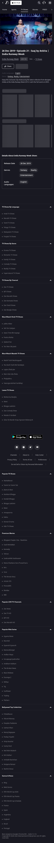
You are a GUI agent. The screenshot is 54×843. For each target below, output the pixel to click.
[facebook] (16, 448)
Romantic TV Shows (10, 256)
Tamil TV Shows (9, 224)
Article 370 (7, 582)
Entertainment (24, 75)
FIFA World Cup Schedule (12, 802)
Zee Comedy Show (10, 412)
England (6, 820)
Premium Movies (8, 534)
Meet (5, 403)
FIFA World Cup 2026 (11, 793)
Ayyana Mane (8, 637)
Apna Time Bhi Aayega (12, 334)
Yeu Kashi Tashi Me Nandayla (14, 366)
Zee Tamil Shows (9, 306)
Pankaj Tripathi (9, 738)
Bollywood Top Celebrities (11, 708)
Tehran (6, 555)
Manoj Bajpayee (9, 733)
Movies (35, 9)
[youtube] (36, 448)
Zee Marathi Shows (10, 297)
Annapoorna (8, 514)
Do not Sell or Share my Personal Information (26, 465)
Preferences (41, 461)
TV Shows (24, 9)
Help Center (38, 456)
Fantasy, (10, 75)
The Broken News (10, 669)
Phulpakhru (8, 380)
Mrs (5, 569)
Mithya (6, 683)
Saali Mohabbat (9, 546)
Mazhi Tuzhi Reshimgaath (13, 361)
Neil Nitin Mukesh (10, 752)
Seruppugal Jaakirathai (12, 660)
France (6, 807)
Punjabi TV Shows (10, 238)
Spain (6, 811)
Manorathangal (9, 651)
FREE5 (44, 9)
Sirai (5, 573)
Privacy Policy (11, 461)
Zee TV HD (7, 614)
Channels (12, 456)
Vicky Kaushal (8, 743)
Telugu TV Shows (9, 228)
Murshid (7, 642)
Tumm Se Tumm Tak (11, 486)
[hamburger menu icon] (50, 3)
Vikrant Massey (9, 720)
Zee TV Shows (8, 288)
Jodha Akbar (8, 325)
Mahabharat (8, 482)
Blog (5, 784)
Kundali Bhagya (9, 500)
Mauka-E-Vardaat (10, 416)
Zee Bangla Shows (10, 311)
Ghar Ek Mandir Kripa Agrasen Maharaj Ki (18, 421)
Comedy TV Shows (10, 265)
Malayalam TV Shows (11, 233)
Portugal (7, 829)
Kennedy (7, 550)
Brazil (6, 825)
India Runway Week (10, 58)
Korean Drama (9, 523)
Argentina (7, 816)
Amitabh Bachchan (10, 761)
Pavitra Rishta (8, 338)
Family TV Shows (9, 261)
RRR (5, 596)
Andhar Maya (8, 656)
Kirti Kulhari (8, 756)
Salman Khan (8, 729)
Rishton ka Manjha (10, 398)
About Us (25, 456)
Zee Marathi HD (9, 624)
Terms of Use (26, 461)
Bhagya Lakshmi (9, 407)
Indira (6, 518)
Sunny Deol (8, 747)
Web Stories (8, 788)
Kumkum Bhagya (10, 495)
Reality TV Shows (9, 270)
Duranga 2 (7, 678)
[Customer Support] (44, 3)
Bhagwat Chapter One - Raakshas (15, 541)
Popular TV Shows (8, 475)
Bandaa (6, 591)
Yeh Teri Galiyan (9, 329)
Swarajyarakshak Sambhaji (13, 384)
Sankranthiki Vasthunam (12, 559)
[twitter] (29, 448)
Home (4, 9)
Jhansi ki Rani (8, 491)
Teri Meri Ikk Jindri (10, 348)
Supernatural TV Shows (12, 274)
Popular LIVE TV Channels (11, 603)
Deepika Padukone (10, 724)
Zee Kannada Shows (11, 302)
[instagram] (22, 448)
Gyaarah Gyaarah (10, 646)
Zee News (7, 610)
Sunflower (7, 692)
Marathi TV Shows (10, 219)
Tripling (6, 697)
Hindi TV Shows (9, 215)
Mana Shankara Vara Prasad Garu (16, 564)
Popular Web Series (9, 630)
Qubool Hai (8, 343)
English (17, 72)
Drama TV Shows (10, 251)
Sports (13, 9)
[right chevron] (5, 107)
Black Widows (8, 674)
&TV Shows (7, 293)
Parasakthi (7, 587)
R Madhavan (8, 715)
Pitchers (6, 701)
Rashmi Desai (8, 770)
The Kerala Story (9, 578)
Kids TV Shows (9, 527)
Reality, (16, 75)
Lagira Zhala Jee (9, 371)
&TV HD (6, 619)
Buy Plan (17, 3)
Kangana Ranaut (9, 765)
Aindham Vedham (10, 665)
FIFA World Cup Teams (11, 797)
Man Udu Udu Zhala (11, 375)
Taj (5, 688)
